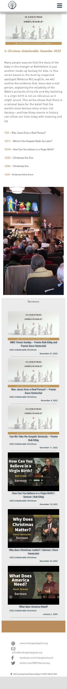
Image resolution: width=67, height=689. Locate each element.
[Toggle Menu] (59, 5)
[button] (7, 242)
